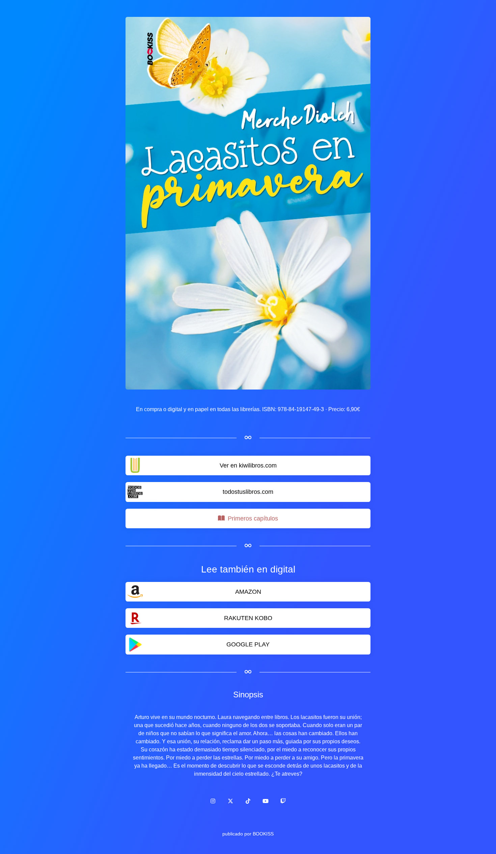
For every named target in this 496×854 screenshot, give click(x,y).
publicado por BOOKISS (248, 833)
